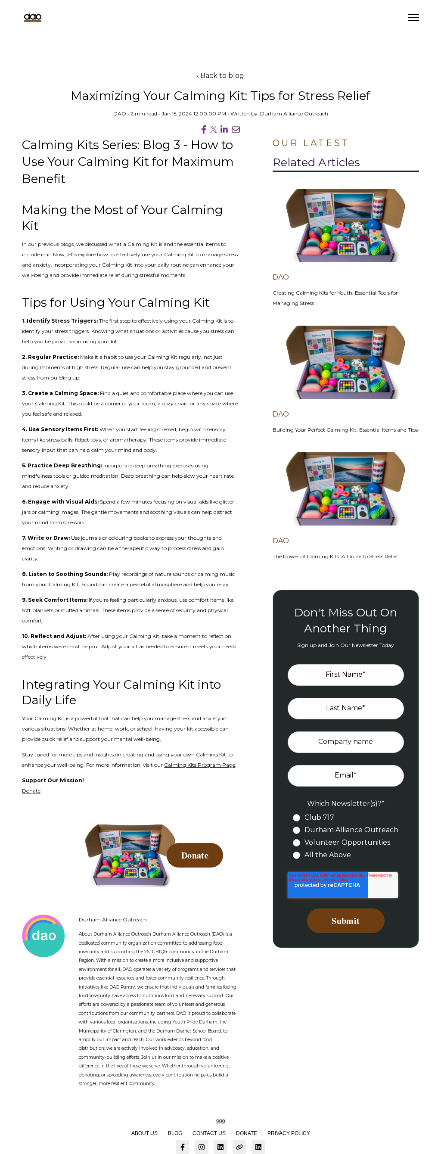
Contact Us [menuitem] (209, 1133)
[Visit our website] (239, 1147)
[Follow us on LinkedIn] (220, 1147)
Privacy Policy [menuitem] (288, 1133)
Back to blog (222, 76)
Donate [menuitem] (246, 1133)
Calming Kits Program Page (199, 765)
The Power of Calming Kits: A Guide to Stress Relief (335, 556)
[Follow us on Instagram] (201, 1147)
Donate (31, 790)
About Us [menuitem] (144, 1133)
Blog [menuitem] (175, 1133)
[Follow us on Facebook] (182, 1147)
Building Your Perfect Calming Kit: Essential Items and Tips (345, 429)
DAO (119, 113)
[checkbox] (345, 836)
